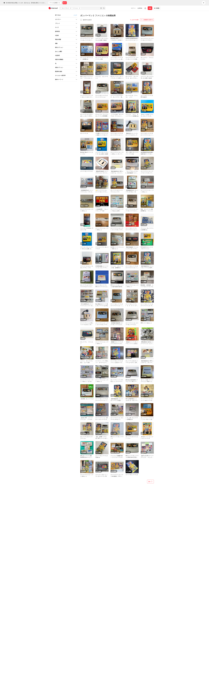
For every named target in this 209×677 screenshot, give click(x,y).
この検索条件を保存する (147, 19)
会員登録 (140, 8)
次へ (149, 481)
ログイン (133, 8)
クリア (75, 15)
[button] (70, 8)
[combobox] (82, 8)
